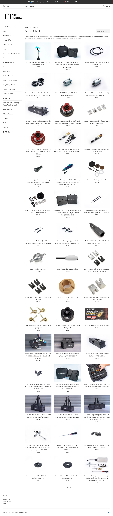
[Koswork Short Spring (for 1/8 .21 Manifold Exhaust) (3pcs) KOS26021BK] (67, 230)
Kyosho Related (8, 94)
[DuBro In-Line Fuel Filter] (38, 258)
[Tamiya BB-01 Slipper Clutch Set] (97, 169)
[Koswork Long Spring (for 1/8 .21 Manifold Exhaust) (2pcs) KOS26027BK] (97, 199)
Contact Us (6, 123)
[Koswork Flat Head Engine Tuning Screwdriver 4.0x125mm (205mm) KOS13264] (67, 434)
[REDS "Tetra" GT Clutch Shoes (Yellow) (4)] (67, 286)
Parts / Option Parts (9, 89)
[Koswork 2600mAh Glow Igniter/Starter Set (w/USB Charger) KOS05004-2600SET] (67, 138)
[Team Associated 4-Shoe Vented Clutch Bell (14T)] (67, 314)
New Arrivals (7, 35)
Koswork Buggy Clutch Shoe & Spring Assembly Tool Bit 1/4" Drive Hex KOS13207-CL (38, 182)
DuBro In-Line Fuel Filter (38, 269)
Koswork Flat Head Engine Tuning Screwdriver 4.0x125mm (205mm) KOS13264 (67, 447)
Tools (4, 67)
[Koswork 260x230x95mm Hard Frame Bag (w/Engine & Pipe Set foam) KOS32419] (97, 373)
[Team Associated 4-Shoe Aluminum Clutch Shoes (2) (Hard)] (97, 286)
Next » (69, 487)
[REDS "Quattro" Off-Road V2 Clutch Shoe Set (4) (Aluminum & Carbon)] (97, 258)
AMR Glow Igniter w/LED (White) (67, 269)
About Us (5, 127)
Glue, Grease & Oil (8, 62)
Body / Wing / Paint (9, 85)
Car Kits (5, 118)
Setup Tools (6, 71)
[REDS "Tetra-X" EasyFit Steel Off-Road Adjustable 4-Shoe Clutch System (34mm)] (67, 110)
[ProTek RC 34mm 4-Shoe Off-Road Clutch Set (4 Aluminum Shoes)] (38, 199)
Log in (26, 6)
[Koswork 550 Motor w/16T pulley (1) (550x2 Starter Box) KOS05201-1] (97, 82)
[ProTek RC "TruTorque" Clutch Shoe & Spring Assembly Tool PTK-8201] (97, 230)
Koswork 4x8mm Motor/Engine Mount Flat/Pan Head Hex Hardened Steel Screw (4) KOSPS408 (38, 386)
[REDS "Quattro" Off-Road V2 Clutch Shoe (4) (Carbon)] (38, 286)
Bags (4, 49)
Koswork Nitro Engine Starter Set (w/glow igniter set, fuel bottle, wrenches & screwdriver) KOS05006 (97, 478)
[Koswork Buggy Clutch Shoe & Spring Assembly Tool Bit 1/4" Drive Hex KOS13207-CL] (38, 169)
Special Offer (7, 40)
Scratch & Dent (7, 44)
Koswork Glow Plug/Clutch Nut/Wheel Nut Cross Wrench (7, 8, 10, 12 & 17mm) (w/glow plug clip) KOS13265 (38, 447)
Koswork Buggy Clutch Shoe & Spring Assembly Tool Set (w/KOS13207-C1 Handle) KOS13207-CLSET (67, 182)
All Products (6, 26)
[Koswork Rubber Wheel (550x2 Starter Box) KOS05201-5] (67, 465)
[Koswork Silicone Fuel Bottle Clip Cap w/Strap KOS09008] (38, 51)
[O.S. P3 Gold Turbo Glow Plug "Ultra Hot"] (97, 314)
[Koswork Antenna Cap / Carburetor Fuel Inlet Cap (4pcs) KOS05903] (97, 434)
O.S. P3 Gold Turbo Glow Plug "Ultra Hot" (97, 325)
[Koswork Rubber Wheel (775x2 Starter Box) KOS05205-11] (38, 465)
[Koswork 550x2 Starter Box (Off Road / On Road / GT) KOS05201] (97, 343)
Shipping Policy (7, 501)
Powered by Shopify (23, 512)
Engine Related (8, 76)
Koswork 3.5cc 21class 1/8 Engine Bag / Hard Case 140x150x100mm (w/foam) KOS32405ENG (67, 65)
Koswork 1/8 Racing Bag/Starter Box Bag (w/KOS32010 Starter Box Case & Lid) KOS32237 (38, 356)
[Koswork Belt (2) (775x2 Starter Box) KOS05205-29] (97, 51)
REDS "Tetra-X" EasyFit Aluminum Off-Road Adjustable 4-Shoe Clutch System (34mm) (38, 151)
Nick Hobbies (15, 512)
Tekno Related (7, 109)
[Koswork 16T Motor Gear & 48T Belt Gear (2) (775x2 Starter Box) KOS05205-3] (38, 82)
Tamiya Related (7, 98)
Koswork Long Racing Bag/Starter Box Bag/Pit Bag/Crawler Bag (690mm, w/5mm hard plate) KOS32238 (97, 417)
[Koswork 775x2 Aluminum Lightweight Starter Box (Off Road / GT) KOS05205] (38, 110)
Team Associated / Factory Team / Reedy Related (11, 104)
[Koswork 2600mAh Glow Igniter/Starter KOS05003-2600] (97, 138)
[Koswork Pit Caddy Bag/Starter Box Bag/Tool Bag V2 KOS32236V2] (67, 343)
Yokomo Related (8, 114)
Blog (4, 31)
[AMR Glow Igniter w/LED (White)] (67, 258)
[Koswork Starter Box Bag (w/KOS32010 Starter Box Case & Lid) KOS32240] (38, 404)
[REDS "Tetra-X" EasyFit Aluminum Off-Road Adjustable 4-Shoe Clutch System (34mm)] (38, 138)
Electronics (6, 58)
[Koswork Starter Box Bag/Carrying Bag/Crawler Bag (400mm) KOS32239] (67, 404)
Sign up (32, 6)
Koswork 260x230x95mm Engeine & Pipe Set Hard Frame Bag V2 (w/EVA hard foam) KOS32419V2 (67, 213)
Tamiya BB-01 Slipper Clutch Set (97, 180)
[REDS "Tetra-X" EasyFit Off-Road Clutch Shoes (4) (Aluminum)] (97, 110)
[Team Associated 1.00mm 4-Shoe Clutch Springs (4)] (38, 314)
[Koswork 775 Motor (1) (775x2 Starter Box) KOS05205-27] (67, 82)
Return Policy (6, 499)
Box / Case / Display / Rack (11, 53)
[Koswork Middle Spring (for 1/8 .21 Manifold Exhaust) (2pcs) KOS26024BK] (38, 230)
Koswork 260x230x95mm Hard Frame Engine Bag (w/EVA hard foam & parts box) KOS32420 (68, 386)
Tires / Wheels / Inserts (10, 80)
